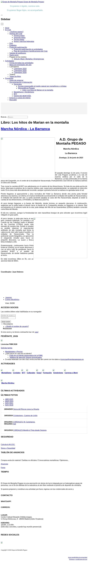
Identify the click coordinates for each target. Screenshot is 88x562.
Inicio (7, 28)
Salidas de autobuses (17, 53)
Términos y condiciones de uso (78, 559)
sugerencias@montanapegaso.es (14, 511)
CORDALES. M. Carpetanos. (24, 422)
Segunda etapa (19, 37)
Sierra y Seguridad (8, 448)
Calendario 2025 (20, 71)
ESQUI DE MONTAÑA (22, 96)
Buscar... (4, 117)
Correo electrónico (12, 299)
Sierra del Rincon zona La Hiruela (26, 409)
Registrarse (7, 328)
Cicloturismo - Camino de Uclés (25, 415)
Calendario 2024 (20, 69)
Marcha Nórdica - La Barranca (25, 129)
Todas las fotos (15, 76)
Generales (18, 84)
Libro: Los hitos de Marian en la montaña (37, 90)
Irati (14, 424)
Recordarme (8, 324)
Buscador (13, 100)
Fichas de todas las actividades (21, 63)
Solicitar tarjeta (6, 348)
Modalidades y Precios (14, 352)
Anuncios (4, 464)
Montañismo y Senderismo (24, 92)
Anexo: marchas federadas (24, 41)
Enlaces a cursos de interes (19, 98)
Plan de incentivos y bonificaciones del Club (30, 51)
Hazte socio (13, 55)
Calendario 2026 (20, 72)
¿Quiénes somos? (16, 32)
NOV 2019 (9, 405)
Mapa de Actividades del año (20, 65)
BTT (15, 94)
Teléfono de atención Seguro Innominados (25, 357)
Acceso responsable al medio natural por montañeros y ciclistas (42, 86)
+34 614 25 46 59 (7, 503)
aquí (36, 332)
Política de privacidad (81, 557)
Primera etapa (19, 36)
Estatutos (13, 45)
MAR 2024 (9, 401)
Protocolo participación (18, 47)
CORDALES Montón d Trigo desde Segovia (29, 430)
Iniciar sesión (6, 321)
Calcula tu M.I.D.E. (8, 444)
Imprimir (8, 298)
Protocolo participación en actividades (28, 49)
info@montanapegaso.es (10, 509)
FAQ (11, 43)
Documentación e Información (20, 82)
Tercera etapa (19, 39)
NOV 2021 (9, 403)
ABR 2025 (9, 399)
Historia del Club (15, 34)
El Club (8, 30)
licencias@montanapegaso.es (72, 359)
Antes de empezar (16, 80)
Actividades (9, 61)
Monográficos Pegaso (26, 88)
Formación (9, 78)
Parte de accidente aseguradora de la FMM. (26, 355)
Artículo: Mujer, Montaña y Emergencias (29, 59)
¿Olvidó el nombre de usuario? (17, 326)
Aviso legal (71, 557)
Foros (3, 468)
